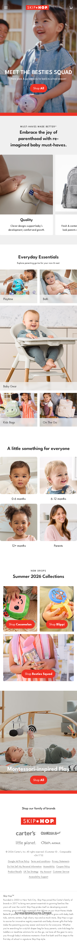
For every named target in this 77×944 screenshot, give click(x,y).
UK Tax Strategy (30, 871)
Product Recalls (15, 871)
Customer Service (61, 871)
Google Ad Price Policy (18, 861)
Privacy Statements (60, 861)
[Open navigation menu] (6, 7)
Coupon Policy (63, 866)
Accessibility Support (38, 876)
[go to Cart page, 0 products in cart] (71, 7)
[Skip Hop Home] (38, 7)
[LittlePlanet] (26, 843)
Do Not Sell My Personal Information (24, 866)
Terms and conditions (40, 861)
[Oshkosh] (51, 833)
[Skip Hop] (38, 821)
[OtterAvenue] (51, 842)
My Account (45, 871)
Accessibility (49, 866)
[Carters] (26, 833)
